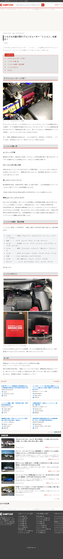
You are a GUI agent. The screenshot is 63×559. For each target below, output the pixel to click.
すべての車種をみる (41, 532)
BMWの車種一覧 (22, 529)
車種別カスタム (48, 447)
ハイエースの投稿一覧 (41, 525)
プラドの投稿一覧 (40, 523)
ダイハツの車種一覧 (22, 527)
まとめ (10, 70)
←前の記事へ (3, 381)
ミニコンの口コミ (13, 67)
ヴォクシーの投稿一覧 (41, 527)
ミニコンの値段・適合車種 (16, 64)
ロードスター (56, 447)
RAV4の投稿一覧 (40, 516)
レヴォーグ (57, 483)
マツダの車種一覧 (22, 521)
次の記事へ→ (57, 381)
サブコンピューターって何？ (17, 58)
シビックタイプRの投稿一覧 (42, 520)
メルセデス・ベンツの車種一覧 (25, 530)
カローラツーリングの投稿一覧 (43, 529)
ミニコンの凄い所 (13, 61)
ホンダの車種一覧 (22, 520)
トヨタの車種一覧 (22, 516)
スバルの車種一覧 (22, 523)
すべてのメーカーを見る (24, 532)
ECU (5, 43)
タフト (58, 459)
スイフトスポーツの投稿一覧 (43, 518)
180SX (58, 471)
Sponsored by (51, 432)
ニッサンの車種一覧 (22, 518)
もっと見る (57, 498)
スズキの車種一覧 (22, 525)
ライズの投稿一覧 (40, 521)
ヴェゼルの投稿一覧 (41, 530)
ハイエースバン (56, 495)
